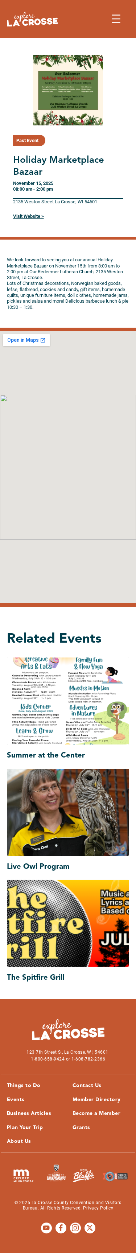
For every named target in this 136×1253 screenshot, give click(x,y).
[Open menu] (116, 19)
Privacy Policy (98, 1208)
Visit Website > (28, 216)
